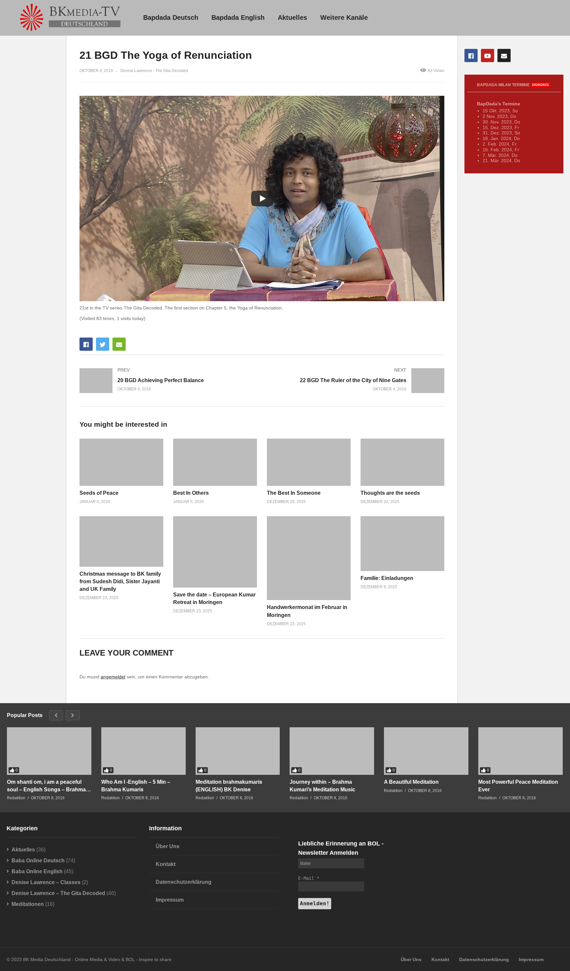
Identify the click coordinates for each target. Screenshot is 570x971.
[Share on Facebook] (86, 344)
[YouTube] (487, 55)
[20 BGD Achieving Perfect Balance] (167, 380)
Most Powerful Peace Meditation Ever (518, 785)
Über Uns (167, 846)
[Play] (262, 198)
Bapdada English (238, 17)
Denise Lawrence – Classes (46, 882)
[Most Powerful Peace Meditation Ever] (520, 751)
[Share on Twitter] (102, 344)
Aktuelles (292, 17)
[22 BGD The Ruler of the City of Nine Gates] (356, 380)
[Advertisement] (33, 163)
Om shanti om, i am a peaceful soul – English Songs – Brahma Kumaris (46, 786)
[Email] (504, 55)
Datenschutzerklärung (183, 882)
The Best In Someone (294, 493)
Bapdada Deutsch (170, 17)
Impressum (170, 900)
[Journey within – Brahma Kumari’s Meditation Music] (332, 751)
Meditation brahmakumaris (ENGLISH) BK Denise (229, 785)
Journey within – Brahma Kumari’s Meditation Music (322, 785)
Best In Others (191, 493)
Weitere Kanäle (344, 17)
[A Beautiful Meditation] (426, 751)
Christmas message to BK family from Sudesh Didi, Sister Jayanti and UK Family (120, 581)
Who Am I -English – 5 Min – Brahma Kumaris (135, 785)
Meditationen (28, 904)
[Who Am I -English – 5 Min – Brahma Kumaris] (143, 751)
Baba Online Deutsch (38, 860)
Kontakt (165, 864)
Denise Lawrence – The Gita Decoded (58, 893)
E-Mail (308, 878)
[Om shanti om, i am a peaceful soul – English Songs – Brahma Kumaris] (49, 751)
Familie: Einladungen (387, 578)
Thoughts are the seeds (390, 493)
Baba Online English (37, 871)
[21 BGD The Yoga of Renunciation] (121, 462)
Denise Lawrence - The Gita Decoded (154, 70)
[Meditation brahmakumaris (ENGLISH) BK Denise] (238, 751)
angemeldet (113, 676)
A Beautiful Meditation (411, 782)
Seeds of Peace (98, 493)
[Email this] (119, 344)
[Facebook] (471, 55)
